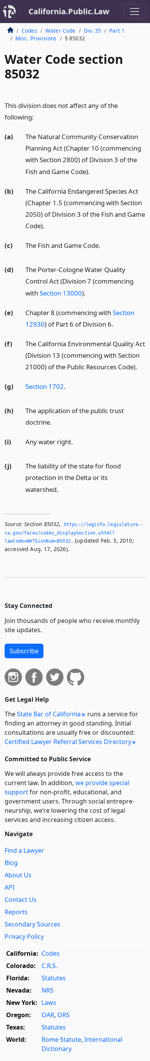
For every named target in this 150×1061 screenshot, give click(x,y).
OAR (48, 1015)
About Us (18, 875)
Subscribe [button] (24, 651)
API (9, 887)
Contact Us (21, 899)
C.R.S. (49, 965)
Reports (16, 912)
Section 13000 (61, 293)
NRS (47, 990)
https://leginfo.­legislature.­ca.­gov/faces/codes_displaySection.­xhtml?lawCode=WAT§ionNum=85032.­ (74, 533)
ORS (63, 1015)
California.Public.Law (68, 11)
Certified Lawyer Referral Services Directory (68, 741)
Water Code (60, 30)
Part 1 (117, 30)
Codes (29, 30)
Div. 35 (92, 30)
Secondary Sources (32, 924)
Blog (11, 862)
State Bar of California (49, 714)
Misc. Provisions (36, 38)
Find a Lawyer (24, 850)
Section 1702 (44, 386)
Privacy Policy (24, 936)
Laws (49, 1002)
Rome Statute (61, 1039)
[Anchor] (38, 116)
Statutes (54, 978)
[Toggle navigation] (134, 11)
